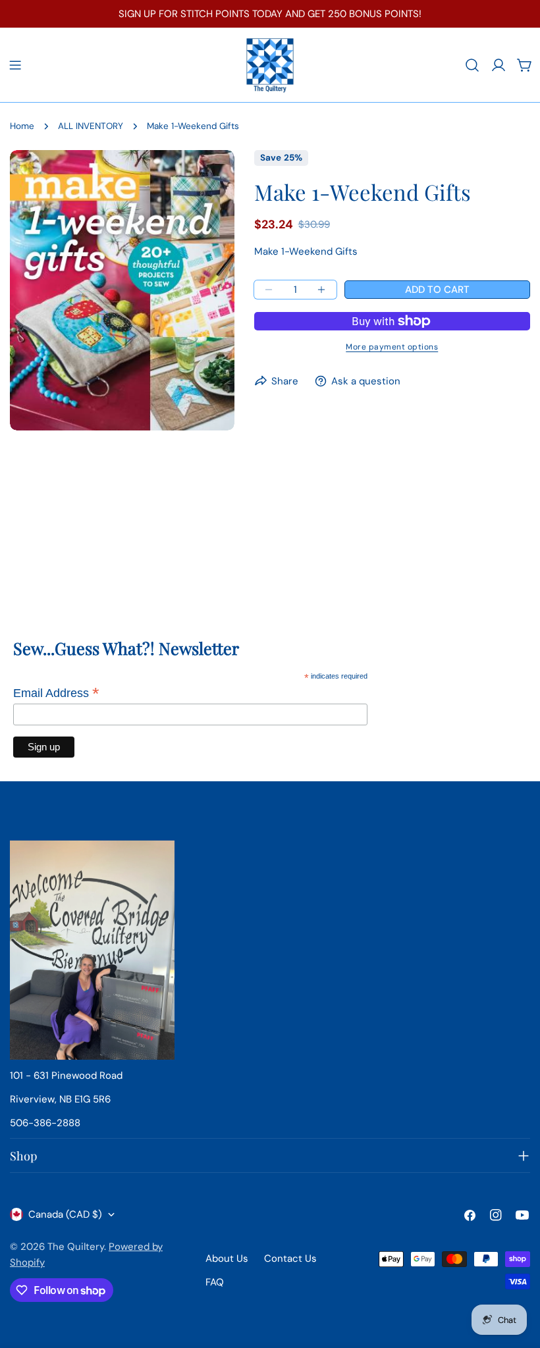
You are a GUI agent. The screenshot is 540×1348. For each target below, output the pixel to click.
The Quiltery (75, 1246)
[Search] (472, 65)
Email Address (56, 693)
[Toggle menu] (15, 65)
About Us (226, 1258)
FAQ (214, 1282)
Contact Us (290, 1258)
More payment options (392, 347)
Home (22, 126)
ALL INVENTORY (90, 126)
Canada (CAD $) (65, 1214)
